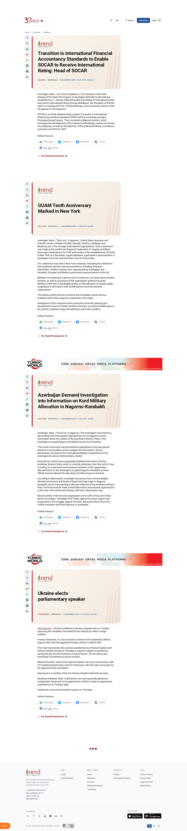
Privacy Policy (145, 778)
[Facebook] (33, 816)
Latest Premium (67, 778)
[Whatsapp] (28, 816)
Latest (63, 774)
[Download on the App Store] (135, 816)
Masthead (91, 778)
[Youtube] (45, 816)
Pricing (116, 774)
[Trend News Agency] (33, 772)
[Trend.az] (34, 20)
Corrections (91, 789)
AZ (154, 826)
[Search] (111, 20)
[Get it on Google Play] (152, 816)
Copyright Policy (146, 782)
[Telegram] (50, 816)
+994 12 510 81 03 (32, 796)
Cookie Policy (145, 786)
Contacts (90, 782)
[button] (27, 37)
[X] (39, 816)
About (89, 774)
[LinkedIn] (56, 816)
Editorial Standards (94, 786)
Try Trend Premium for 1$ (54, 156)
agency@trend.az (32, 799)
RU (159, 826)
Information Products (122, 778)
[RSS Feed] (61, 816)
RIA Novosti (44, 628)
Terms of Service (146, 774)
